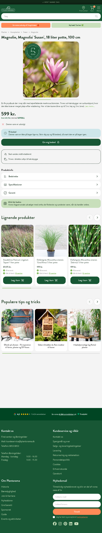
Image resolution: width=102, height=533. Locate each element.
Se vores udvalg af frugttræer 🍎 (26, 25)
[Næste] (97, 217)
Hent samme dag (52, 2)
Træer (25, 32)
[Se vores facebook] (55, 524)
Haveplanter (15, 32)
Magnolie (34, 32)
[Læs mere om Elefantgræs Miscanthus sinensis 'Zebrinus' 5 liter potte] (85, 241)
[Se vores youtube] (76, 524)
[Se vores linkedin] (70, 524)
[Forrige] (89, 217)
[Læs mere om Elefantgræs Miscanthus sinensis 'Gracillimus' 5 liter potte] (51, 241)
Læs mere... (90, 106)
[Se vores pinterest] (65, 524)
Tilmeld (77, 511)
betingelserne (82, 517)
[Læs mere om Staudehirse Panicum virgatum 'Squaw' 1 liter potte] (17, 241)
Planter (4, 32)
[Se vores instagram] (60, 524)
